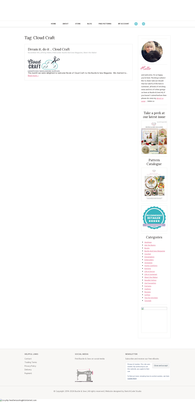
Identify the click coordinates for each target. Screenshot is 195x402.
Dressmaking (149, 257)
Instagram (89, 364)
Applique (148, 242)
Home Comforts (150, 265)
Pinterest (94, 364)
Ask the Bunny (150, 245)
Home (53, 23)
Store (78, 23)
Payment (28, 373)
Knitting (147, 268)
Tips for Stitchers (151, 297)
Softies (147, 294)
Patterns (147, 286)
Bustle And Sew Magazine (72, 52)
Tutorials (147, 300)
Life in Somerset (150, 274)
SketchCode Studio (132, 391)
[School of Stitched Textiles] (154, 218)
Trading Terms (31, 362)
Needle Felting (150, 280)
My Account (123, 23)
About (65, 23)
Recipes (147, 292)
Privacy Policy (30, 366)
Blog (89, 23)
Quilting (147, 289)
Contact (28, 358)
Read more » (33, 75)
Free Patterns (105, 23)
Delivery (28, 369)
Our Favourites (150, 283)
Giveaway (148, 262)
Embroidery (149, 259)
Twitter (83, 364)
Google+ (100, 364)
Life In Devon (149, 271)
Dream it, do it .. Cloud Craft (49, 49)
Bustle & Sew (97, 10)
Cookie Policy (132, 378)
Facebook (77, 364)
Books (147, 248)
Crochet (147, 254)
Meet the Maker (90, 52)
